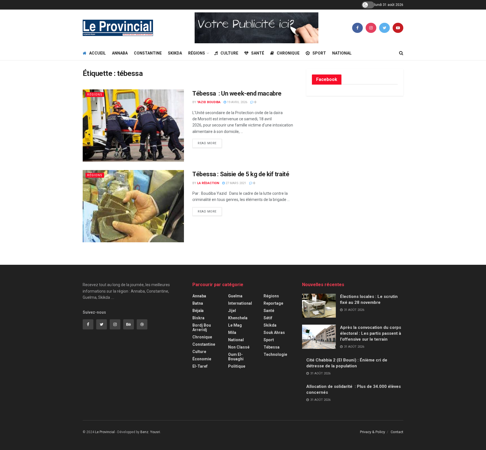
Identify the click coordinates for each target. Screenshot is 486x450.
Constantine (148, 53)
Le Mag (235, 325)
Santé (257, 53)
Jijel (232, 310)
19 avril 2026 (236, 102)
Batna (197, 303)
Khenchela (238, 318)
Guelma (235, 296)
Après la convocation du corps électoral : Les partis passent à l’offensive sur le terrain (370, 333)
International (240, 303)
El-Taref (200, 366)
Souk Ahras (274, 332)
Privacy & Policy (372, 432)
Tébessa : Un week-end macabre (237, 93)
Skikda (175, 53)
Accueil (97, 53)
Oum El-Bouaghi (236, 356)
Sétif (268, 318)
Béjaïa (198, 310)
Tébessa (272, 347)
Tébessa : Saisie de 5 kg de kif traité (240, 174)
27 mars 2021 (235, 183)
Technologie (275, 354)
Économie (201, 359)
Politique (236, 366)
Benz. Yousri (150, 432)
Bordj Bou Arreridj (201, 327)
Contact (397, 432)
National (342, 53)
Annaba (120, 53)
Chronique (288, 53)
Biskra (198, 318)
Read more (207, 143)
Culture (229, 53)
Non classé (238, 347)
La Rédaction (208, 183)
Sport (319, 53)
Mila (232, 332)
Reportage (273, 303)
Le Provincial (105, 432)
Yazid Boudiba (208, 102)
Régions (196, 53)
